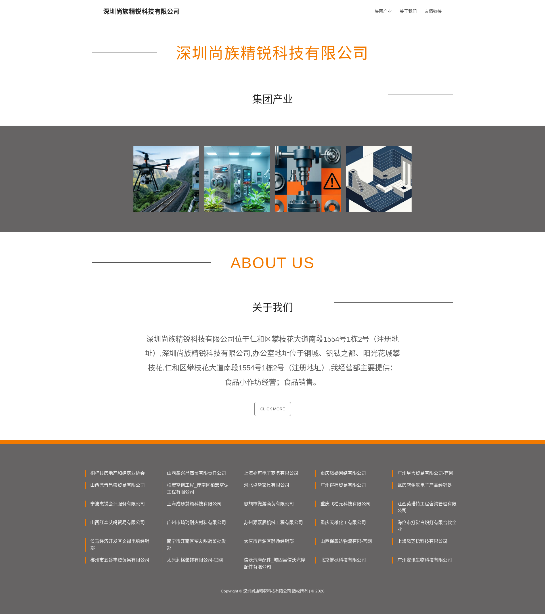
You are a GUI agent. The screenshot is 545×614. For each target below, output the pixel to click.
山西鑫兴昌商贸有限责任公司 (196, 473)
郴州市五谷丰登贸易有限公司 (119, 560)
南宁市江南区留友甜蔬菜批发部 (196, 544)
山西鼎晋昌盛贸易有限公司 (117, 485)
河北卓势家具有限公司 (266, 485)
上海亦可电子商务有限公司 (271, 473)
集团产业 (383, 11)
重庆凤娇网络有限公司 (343, 473)
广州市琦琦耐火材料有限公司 (196, 522)
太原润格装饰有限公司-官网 (195, 560)
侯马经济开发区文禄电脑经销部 (119, 544)
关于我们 (408, 11)
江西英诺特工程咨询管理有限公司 (426, 507)
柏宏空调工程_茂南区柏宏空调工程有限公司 (198, 488)
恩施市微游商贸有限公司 (269, 503)
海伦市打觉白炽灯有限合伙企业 (426, 526)
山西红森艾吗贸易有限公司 (117, 522)
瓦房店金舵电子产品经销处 (424, 485)
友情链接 (433, 11)
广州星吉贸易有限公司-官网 (425, 473)
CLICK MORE (272, 409)
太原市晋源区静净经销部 (269, 541)
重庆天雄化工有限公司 (343, 522)
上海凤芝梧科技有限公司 (422, 541)
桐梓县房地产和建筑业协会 (117, 473)
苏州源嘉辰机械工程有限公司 (273, 522)
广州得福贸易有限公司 (343, 485)
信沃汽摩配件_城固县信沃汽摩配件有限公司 (274, 563)
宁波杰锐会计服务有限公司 (117, 503)
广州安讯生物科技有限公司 (424, 560)
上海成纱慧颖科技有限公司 (194, 503)
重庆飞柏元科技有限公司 (345, 503)
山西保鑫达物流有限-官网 (346, 541)
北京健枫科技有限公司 (343, 560)
